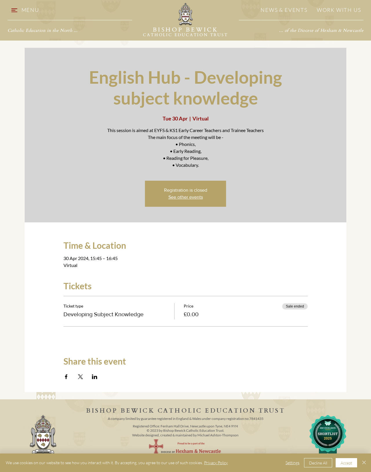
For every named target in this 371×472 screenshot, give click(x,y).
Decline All (318, 462)
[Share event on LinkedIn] (94, 376)
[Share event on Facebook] (66, 376)
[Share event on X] (80, 376)
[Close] (364, 462)
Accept (346, 462)
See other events (185, 197)
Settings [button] (292, 462)
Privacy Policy (216, 462)
